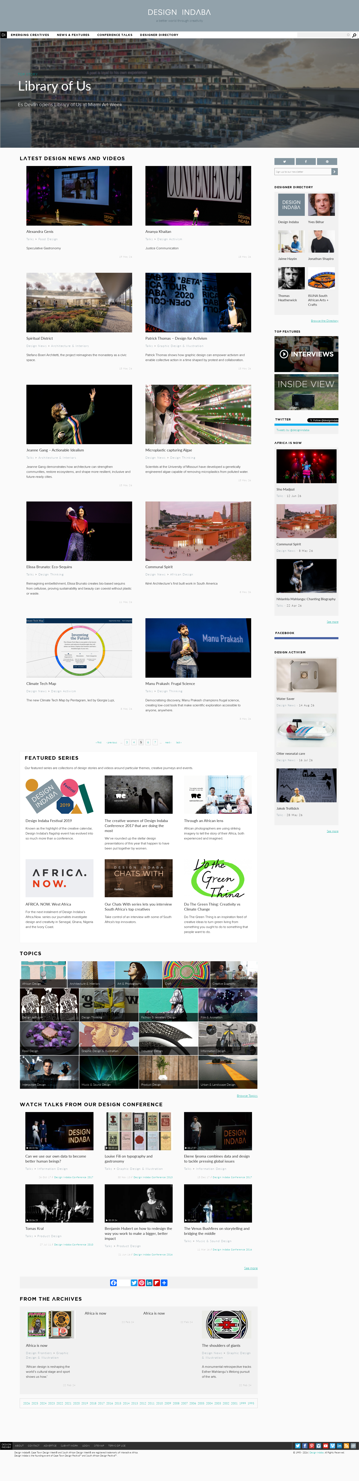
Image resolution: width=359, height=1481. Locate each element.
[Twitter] (134, 1282)
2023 (51, 1403)
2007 (184, 1403)
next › (168, 742)
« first (98, 742)
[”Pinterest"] (327, 161)
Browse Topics (247, 1095)
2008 (176, 1403)
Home (3, 35)
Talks (30, 239)
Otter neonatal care (291, 753)
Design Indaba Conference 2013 (153, 1177)
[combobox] (323, 35)
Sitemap (99, 1445)
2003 (217, 1403)
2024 (43, 1403)
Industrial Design (152, 1051)
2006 (192, 1403)
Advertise (50, 1445)
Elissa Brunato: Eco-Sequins (49, 566)
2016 (109, 1403)
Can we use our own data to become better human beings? (55, 1158)
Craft (168, 983)
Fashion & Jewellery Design (158, 1017)
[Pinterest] (141, 1282)
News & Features (73, 35)
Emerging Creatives (30, 35)
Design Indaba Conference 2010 (73, 1244)
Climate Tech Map (41, 683)
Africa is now (36, 1345)
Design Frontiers (39, 1353)
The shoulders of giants (221, 1345)
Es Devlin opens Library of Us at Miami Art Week (70, 105)
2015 (118, 1403)
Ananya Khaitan (158, 231)
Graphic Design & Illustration (180, 346)
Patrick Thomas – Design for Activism (176, 338)
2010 (159, 1403)
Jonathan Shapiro (321, 258)
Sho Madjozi (286, 489)
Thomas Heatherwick (287, 297)
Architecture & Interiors (70, 346)
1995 (251, 1403)
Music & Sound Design (96, 1084)
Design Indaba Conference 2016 (153, 1254)
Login (86, 1445)
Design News (36, 346)
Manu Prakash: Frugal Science (170, 683)
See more (251, 1268)
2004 (209, 1403)
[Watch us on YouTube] (325, 1445)
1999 (242, 1403)
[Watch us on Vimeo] (332, 1445)
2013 (134, 1403)
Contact (33, 1445)
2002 (226, 1403)
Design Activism (169, 239)
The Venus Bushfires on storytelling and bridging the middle (217, 1231)
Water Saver (286, 698)
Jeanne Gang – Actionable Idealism (55, 449)
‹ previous (111, 742)
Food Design (48, 239)
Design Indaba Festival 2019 (49, 820)
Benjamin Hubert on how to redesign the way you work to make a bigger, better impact (138, 1233)
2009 (168, 1403)
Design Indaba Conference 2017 (73, 1177)
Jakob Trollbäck (288, 808)
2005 (201, 1403)
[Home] (179, 13)
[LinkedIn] (149, 1282)
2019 (84, 1403)
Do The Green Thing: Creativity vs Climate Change (212, 906)
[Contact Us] (353, 1445)
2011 (151, 1403)
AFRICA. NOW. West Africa (48, 904)
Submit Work (69, 1445)
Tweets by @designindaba (293, 430)
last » (179, 742)
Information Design (213, 1051)
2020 (76, 1403)
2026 (26, 1403)
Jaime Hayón (287, 258)
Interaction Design (34, 1084)
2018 (93, 1403)
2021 (68, 1403)
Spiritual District (39, 338)
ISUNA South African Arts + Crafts (318, 300)
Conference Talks (115, 35)
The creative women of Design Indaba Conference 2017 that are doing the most (136, 825)
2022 (60, 1403)
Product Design (151, 1084)
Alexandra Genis (39, 231)
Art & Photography (129, 983)
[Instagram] (318, 1445)
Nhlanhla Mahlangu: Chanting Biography (306, 598)
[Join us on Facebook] (306, 161)
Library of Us (54, 85)
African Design (181, 574)
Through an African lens (203, 820)
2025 (35, 1403)
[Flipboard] (156, 1282)
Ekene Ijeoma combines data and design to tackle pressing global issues (217, 1158)
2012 (143, 1403)
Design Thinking (182, 457)
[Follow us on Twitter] (284, 161)
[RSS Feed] (346, 1445)
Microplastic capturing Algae (168, 449)
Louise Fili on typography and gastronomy (128, 1158)
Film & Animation (212, 1017)
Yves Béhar (316, 221)
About (19, 1445)
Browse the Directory (324, 320)
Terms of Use (116, 1445)
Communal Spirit (159, 566)
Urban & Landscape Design (218, 1084)
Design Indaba (288, 221)
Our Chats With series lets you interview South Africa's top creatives (138, 906)
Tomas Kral (34, 1228)
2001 (234, 1403)
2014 (126, 1403)
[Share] (164, 1282)
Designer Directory (159, 35)
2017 (101, 1403)
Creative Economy (224, 983)
